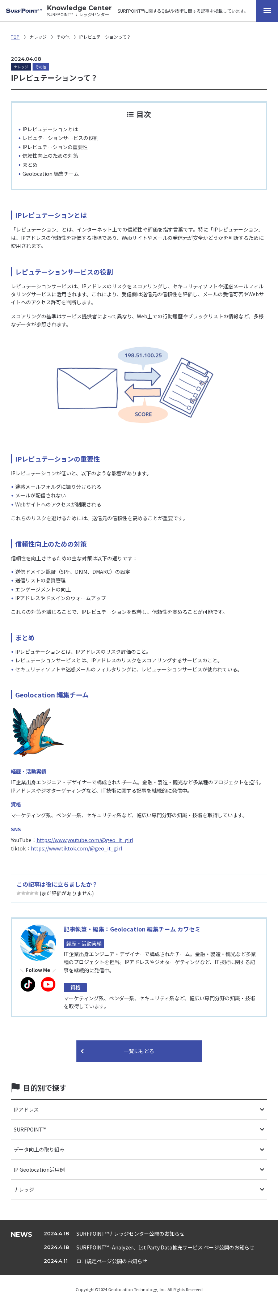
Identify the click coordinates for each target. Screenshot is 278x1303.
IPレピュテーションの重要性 (55, 146)
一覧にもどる (139, 1050)
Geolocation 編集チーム (50, 173)
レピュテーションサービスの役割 (60, 137)
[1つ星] (19, 893)
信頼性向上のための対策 (50, 155)
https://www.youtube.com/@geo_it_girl (85, 840)
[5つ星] (36, 893)
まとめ (30, 164)
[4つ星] (32, 893)
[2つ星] (23, 893)
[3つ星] (27, 893)
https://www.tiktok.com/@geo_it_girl (76, 848)
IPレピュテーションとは (50, 129)
